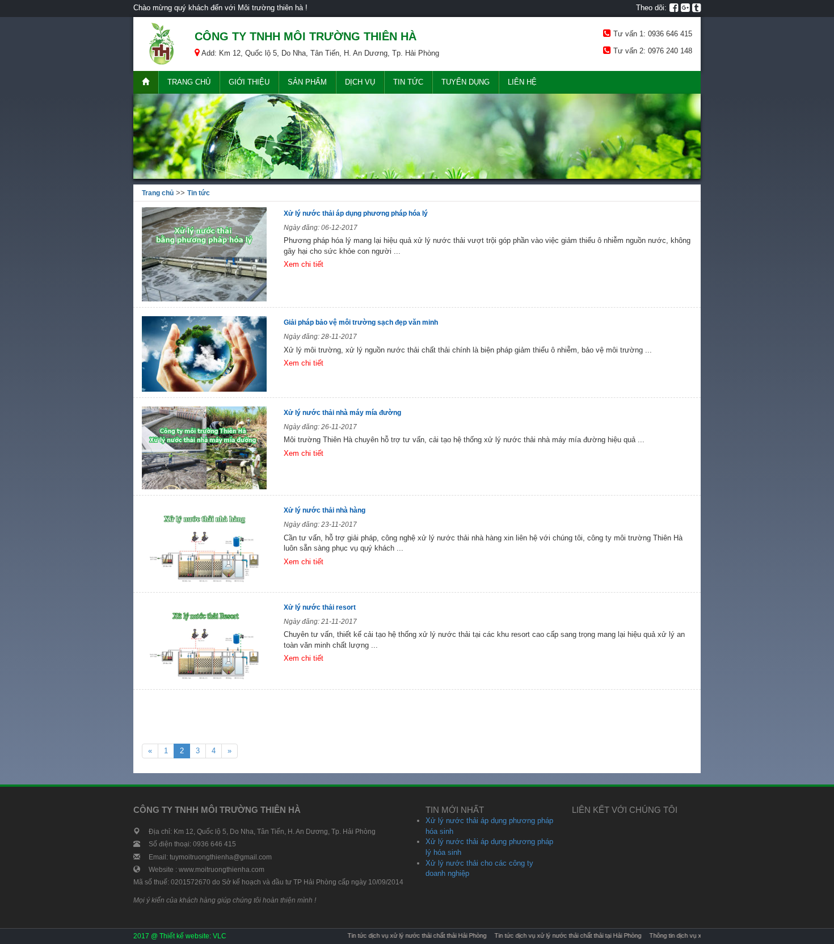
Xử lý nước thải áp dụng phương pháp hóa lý (356, 213)
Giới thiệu (249, 82)
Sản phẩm (307, 82)
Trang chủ (188, 82)
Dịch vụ (360, 82)
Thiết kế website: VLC (192, 936)
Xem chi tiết (303, 264)
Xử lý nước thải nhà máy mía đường (342, 413)
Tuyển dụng (465, 82)
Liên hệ (522, 82)
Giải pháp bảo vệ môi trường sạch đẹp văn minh (361, 322)
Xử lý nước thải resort (320, 607)
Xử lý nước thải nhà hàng (325, 510)
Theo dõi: (651, 7)
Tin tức (408, 82)
